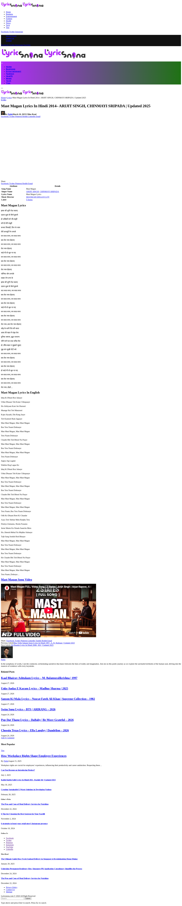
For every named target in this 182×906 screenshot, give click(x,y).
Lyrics (3, 100)
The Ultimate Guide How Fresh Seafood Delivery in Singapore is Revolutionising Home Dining (39, 859)
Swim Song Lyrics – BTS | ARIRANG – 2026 (28, 709)
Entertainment (11, 16)
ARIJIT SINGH (32, 192)
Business (9, 14)
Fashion (9, 19)
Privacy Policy (11, 36)
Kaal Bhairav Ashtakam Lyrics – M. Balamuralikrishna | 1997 (39, 678)
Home (8, 12)
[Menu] (2, 88)
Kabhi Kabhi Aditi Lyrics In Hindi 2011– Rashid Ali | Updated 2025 (28, 780)
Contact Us (10, 38)
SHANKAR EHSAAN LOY (38, 197)
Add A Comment (7, 738)
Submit (27, 898)
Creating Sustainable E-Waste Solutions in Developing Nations (26, 789)
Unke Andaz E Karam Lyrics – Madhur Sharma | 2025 (34, 688)
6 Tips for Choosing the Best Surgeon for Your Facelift (23, 814)
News (8, 23)
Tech (8, 25)
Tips (7, 27)
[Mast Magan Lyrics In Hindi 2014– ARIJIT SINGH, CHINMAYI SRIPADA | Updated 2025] (48, 179)
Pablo (10, 114)
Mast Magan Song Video (16, 579)
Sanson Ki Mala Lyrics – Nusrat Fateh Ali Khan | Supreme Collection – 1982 (48, 698)
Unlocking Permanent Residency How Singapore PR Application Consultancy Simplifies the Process (41, 869)
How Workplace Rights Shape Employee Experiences (33, 755)
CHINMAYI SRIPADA (49, 192)
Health (8, 21)
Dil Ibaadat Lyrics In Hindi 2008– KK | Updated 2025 (32, 645)
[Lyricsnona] (43, 60)
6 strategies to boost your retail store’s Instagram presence (24, 824)
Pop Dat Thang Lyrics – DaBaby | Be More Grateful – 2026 (37, 719)
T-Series (29, 200)
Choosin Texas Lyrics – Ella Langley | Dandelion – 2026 (35, 730)
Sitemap (9, 41)
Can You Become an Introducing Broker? (18, 770)
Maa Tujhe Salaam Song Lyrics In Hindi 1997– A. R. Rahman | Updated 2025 (44, 643)
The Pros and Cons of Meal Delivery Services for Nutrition (24, 804)
